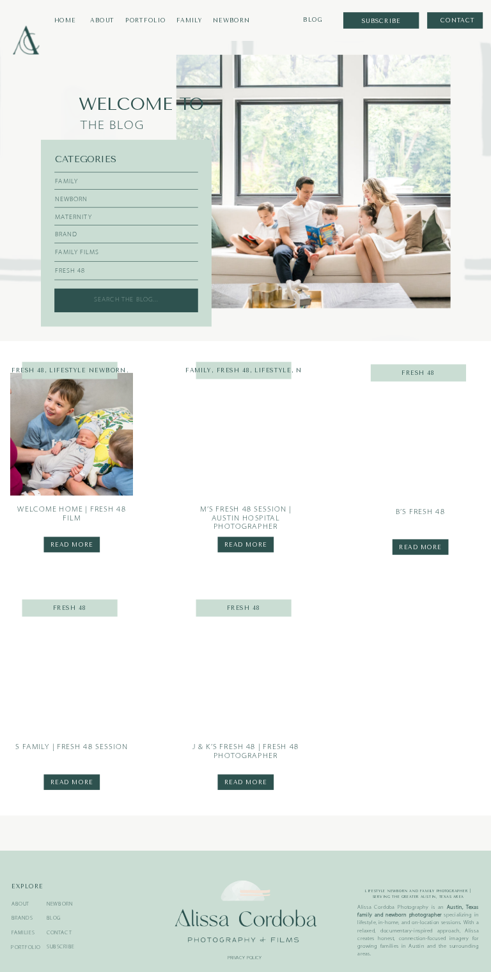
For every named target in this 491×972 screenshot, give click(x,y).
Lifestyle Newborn (87, 370)
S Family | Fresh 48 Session (71, 747)
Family (198, 370)
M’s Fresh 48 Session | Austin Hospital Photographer (246, 518)
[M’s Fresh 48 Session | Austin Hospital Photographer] (245, 434)
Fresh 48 (28, 370)
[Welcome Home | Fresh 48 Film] (71, 434)
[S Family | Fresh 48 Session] (71, 671)
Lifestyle (272, 370)
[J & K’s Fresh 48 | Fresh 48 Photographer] (245, 671)
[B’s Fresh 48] (420, 437)
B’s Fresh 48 (421, 512)
